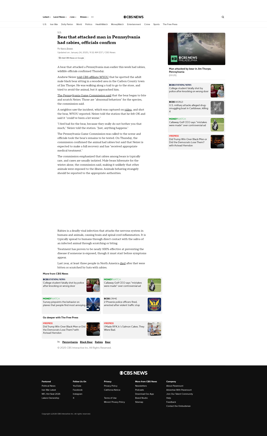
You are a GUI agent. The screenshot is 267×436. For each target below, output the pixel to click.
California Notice (112, 390)
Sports (156, 24)
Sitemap (139, 402)
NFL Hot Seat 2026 (51, 394)
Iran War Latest (49, 390)
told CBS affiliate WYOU (93, 77)
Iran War (54, 24)
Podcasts (139, 390)
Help (168, 398)
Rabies (99, 342)
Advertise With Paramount (179, 390)
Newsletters (141, 386)
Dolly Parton (67, 24)
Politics (88, 24)
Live (73, 17)
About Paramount (174, 386)
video (128, 110)
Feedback (171, 402)
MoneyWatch (117, 24)
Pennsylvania (70, 342)
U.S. (45, 24)
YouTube (77, 386)
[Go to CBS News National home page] (133, 17)
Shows (83, 17)
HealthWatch (102, 24)
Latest (46, 17)
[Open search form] (223, 17)
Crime (147, 24)
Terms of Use (110, 398)
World (79, 24)
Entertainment (134, 24)
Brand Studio (141, 398)
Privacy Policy (110, 386)
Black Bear (86, 342)
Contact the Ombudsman (178, 406)
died (123, 263)
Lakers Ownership (50, 398)
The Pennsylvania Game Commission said (84, 95)
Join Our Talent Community (179, 394)
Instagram (77, 394)
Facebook (77, 390)
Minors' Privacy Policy (114, 402)
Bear (108, 342)
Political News (48, 386)
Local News (59, 17)
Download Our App (144, 394)
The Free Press (170, 24)
